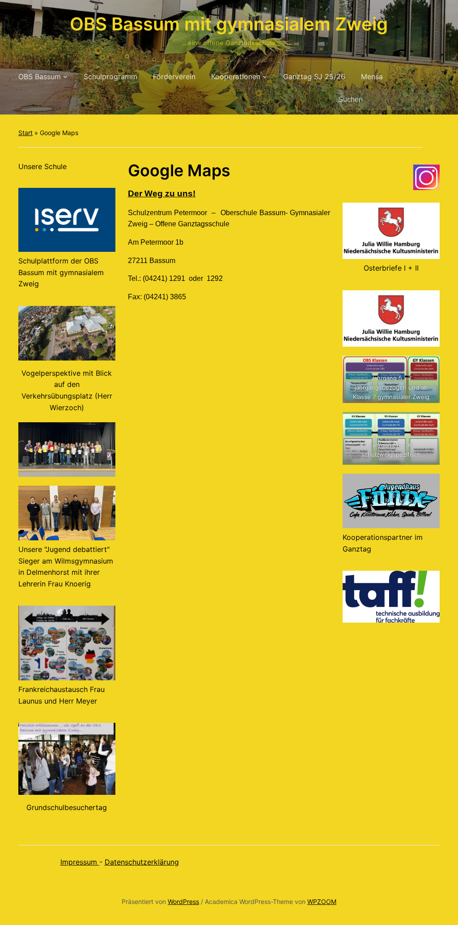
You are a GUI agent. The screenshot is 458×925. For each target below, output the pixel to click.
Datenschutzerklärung (142, 861)
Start (25, 132)
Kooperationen (235, 76)
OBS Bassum (39, 76)
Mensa (372, 76)
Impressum (79, 861)
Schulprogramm (110, 76)
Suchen (428, 100)
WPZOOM (321, 901)
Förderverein (174, 76)
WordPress (183, 901)
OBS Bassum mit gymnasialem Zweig (229, 24)
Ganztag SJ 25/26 (314, 76)
